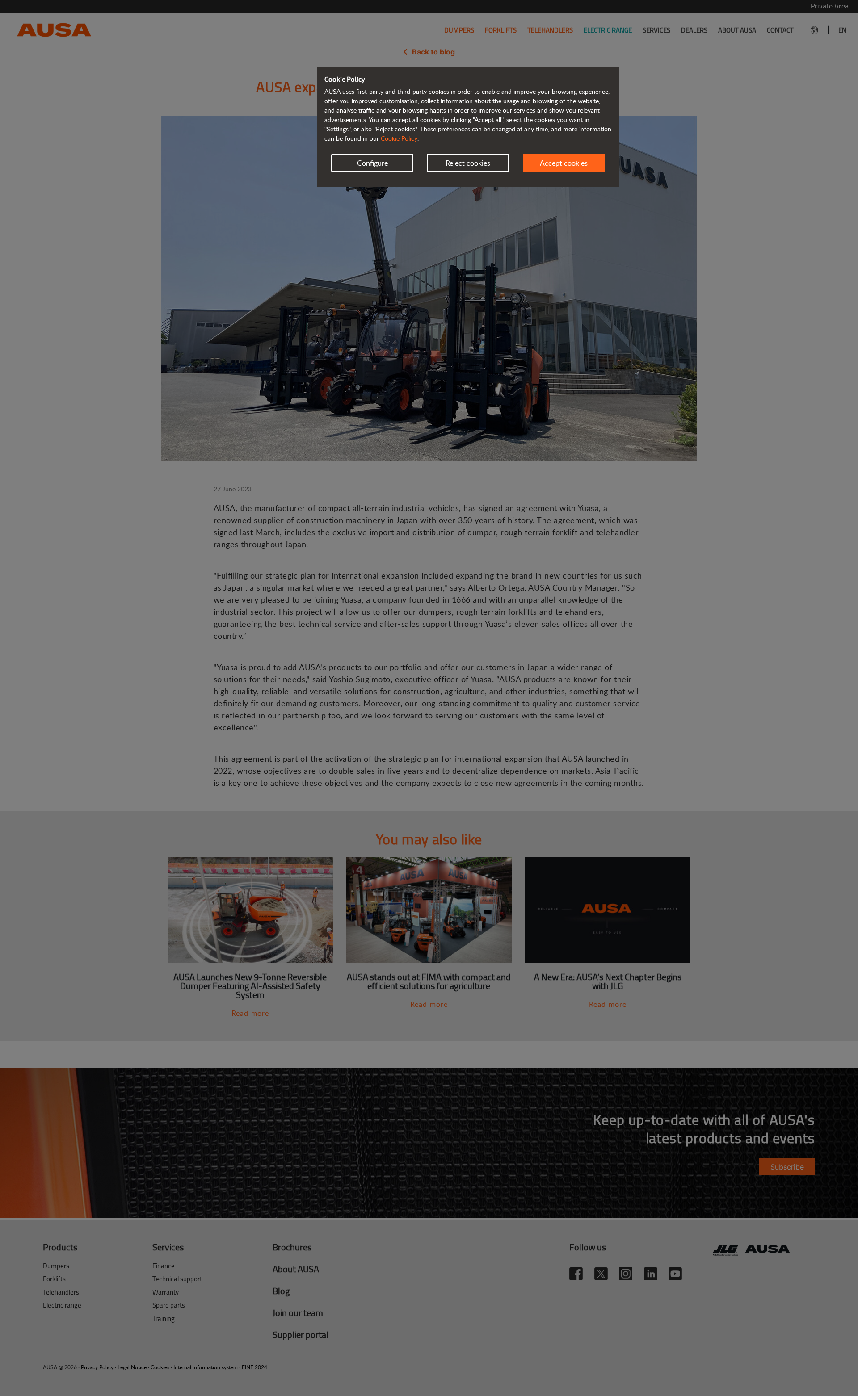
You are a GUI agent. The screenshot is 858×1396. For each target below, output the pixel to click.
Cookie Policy (399, 138)
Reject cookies (468, 163)
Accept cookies (564, 163)
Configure (372, 163)
